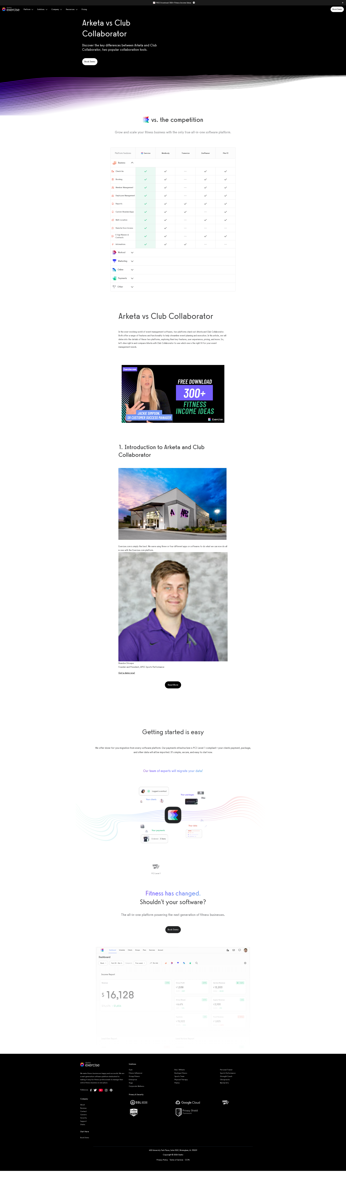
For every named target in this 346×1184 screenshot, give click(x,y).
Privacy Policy (162, 1160)
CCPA (187, 1160)
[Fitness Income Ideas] (173, 393)
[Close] (342, 2)
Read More (174, 684)
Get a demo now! (126, 673)
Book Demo (337, 9)
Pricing (84, 9)
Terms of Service (176, 1160)
